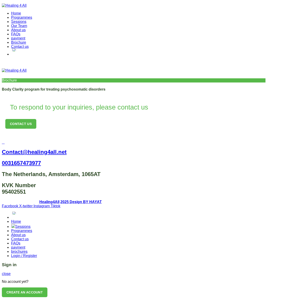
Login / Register (24, 256)
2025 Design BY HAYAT (81, 202)
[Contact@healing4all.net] (3, 142)
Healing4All (49, 202)
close (6, 274)
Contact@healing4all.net (34, 152)
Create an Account (24, 292)
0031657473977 (21, 163)
